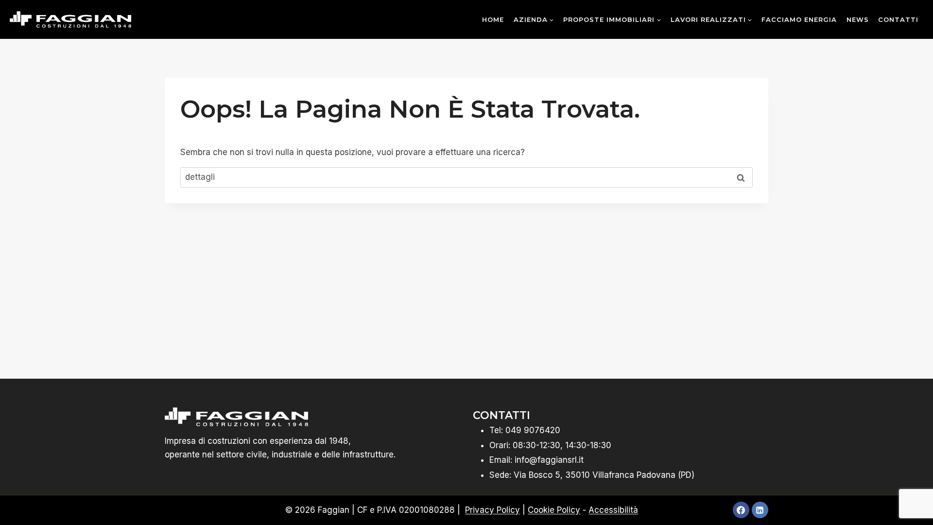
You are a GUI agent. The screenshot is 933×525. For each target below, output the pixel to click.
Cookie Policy (554, 510)
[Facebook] (741, 510)
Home (493, 19)
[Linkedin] (760, 510)
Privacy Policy (492, 510)
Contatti (898, 19)
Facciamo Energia (799, 19)
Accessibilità (613, 510)
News (858, 19)
